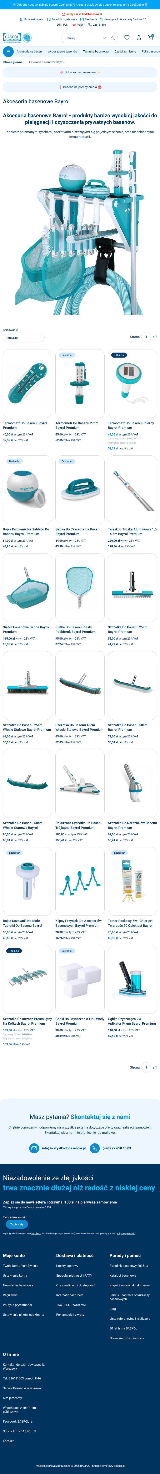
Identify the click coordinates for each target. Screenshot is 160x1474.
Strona (135, 337)
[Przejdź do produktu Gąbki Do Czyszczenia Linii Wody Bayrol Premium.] (80, 979)
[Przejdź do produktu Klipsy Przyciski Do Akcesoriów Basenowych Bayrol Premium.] (80, 881)
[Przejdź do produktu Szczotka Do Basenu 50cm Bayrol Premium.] (132, 685)
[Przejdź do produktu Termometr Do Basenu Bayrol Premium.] (27, 383)
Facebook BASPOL (16, 1421)
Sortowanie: (10, 330)
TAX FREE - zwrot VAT (71, 1305)
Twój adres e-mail (14, 1217)
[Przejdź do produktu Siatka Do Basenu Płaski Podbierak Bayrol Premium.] (80, 588)
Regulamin (10, 1295)
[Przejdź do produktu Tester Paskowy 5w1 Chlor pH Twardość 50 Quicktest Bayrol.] (132, 881)
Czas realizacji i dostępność (75, 1285)
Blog (113, 1309)
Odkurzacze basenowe (80, 72)
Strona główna (12, 62)
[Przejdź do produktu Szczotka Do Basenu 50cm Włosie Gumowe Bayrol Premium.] (27, 783)
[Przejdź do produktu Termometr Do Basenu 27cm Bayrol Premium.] (80, 383)
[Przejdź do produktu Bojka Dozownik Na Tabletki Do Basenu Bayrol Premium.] (27, 490)
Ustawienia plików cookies (22, 1315)
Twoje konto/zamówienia (20, 1266)
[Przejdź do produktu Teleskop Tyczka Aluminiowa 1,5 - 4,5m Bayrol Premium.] (132, 490)
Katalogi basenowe (123, 1275)
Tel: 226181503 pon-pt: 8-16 (22, 1378)
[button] (113, 38)
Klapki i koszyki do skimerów (130, 1285)
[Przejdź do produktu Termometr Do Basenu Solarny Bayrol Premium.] (132, 383)
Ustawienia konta (15, 1275)
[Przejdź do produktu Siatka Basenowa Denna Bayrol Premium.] (27, 588)
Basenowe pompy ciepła (80, 87)
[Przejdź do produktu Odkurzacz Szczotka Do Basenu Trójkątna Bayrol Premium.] (80, 783)
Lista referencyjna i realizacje (130, 1319)
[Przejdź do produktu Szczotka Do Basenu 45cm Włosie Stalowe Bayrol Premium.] (80, 685)
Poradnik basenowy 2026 (127, 1266)
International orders (70, 1295)
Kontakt (8, 1441)
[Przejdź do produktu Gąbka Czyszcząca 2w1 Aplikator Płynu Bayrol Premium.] (132, 979)
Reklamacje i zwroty (70, 1315)
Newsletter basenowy (18, 1285)
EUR (59, 24)
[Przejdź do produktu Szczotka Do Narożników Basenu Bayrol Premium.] (132, 783)
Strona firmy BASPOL (18, 1431)
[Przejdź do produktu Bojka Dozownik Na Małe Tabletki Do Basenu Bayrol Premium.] (27, 881)
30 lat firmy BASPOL (123, 1328)
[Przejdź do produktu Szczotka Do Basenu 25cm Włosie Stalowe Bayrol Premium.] (27, 685)
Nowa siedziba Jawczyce (127, 1338)
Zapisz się (17, 1224)
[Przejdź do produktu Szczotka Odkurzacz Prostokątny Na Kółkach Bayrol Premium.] (27, 979)
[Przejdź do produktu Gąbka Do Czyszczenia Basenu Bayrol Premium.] (80, 490)
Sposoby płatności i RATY (74, 1275)
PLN (65, 24)
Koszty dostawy (67, 1266)
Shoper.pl (119, 1465)
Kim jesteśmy (12, 1398)
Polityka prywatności (17, 1305)
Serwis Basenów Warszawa (22, 1388)
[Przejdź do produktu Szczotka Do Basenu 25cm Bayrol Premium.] (132, 588)
